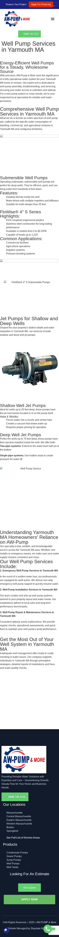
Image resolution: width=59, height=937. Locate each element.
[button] (52, 18)
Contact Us (14, 717)
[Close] (54, 4)
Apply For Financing (41, 4)
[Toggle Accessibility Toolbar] (6, 930)
